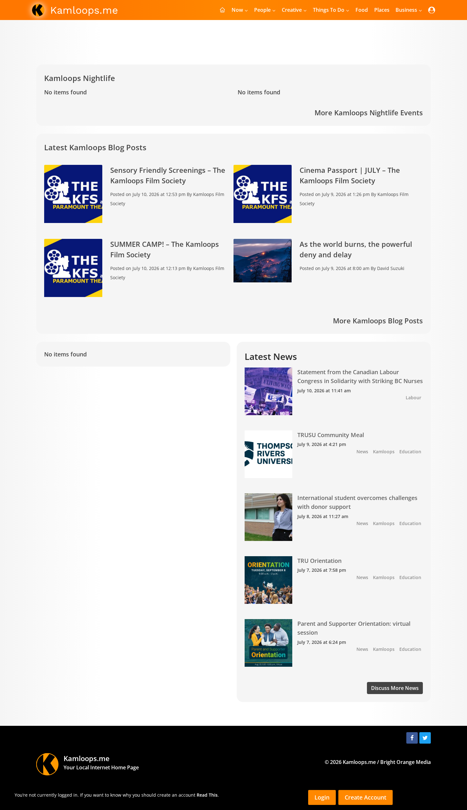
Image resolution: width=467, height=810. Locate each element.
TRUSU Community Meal (330, 435)
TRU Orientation (319, 560)
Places (381, 9)
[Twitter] (425, 738)
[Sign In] (431, 10)
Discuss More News (395, 688)
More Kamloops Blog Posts (378, 320)
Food (361, 9)
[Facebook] (412, 738)
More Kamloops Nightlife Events (369, 112)
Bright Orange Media (405, 762)
